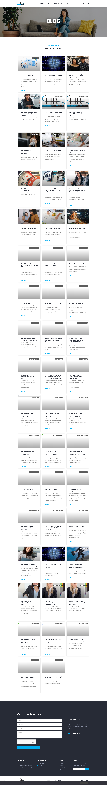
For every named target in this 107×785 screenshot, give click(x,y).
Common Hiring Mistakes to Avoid (77, 263)
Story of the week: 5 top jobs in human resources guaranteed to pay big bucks (77, 603)
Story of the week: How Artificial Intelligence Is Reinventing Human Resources (53, 75)
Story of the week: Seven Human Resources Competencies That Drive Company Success (77, 190)
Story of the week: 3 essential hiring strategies (28, 189)
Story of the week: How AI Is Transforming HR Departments (28, 227)
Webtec (59, 780)
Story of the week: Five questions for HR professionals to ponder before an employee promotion (53, 376)
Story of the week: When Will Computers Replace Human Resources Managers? (52, 415)
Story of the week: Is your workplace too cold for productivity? (27, 152)
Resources (56, 3)
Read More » (23, 90)
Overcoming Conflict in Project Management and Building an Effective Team (28, 75)
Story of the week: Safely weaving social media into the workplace (53, 302)
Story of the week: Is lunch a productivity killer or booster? (52, 227)
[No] (105, 783)
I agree (83, 782)
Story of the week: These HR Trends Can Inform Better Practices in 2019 (76, 376)
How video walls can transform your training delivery (28, 302)
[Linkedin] (86, 3)
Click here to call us (75, 733)
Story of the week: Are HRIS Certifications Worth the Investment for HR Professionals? (77, 453)
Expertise (42, 3)
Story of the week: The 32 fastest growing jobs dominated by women (77, 303)
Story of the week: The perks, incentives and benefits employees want (52, 489)
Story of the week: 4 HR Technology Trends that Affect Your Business (52, 190)
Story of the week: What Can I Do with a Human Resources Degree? (29, 339)
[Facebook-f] (83, 3)
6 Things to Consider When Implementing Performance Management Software (76, 340)
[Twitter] (88, 3)
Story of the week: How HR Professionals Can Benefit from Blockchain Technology (28, 453)
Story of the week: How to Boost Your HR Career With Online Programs (29, 114)
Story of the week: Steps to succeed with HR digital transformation (51, 265)
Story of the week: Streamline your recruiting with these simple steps (77, 527)
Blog (62, 3)
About (49, 3)
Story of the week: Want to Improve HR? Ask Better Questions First (77, 114)
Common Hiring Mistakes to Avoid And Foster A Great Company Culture (53, 340)
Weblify (55, 780)
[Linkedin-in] (84, 780)
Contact (68, 3)
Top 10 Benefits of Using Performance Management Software (27, 376)
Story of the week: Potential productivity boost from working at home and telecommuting (77, 228)
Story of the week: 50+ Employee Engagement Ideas (77, 151)
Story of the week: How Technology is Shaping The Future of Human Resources (29, 265)
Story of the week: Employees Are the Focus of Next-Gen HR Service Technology (29, 528)
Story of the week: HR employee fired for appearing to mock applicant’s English (77, 75)
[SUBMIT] (87, 769)
